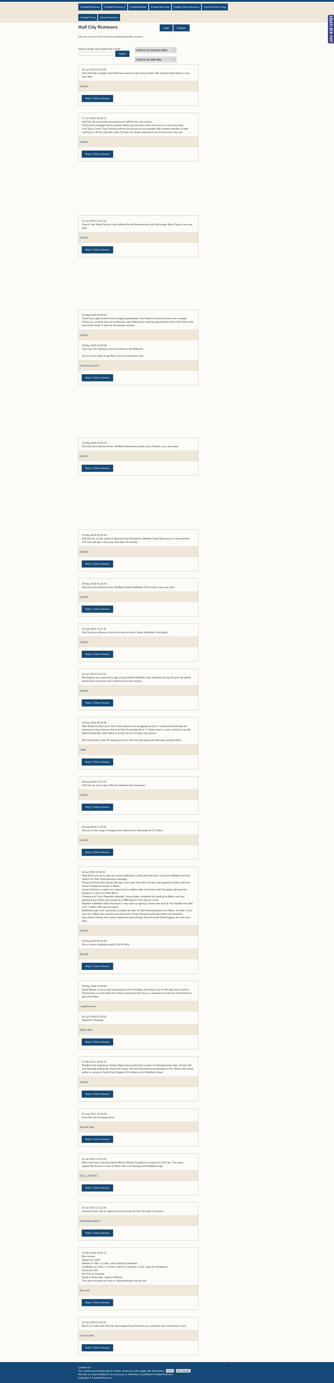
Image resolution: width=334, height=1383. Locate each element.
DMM (83, 749)
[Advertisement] (138, 190)
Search (82, 48)
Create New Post (160, 7)
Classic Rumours (109, 17)
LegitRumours (88, 1006)
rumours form (95, 36)
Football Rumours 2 (115, 7)
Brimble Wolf (87, 1127)
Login (166, 27)
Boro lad (84, 1290)
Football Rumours (90, 7)
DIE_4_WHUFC (88, 1175)
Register (181, 27)
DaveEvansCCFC (90, 365)
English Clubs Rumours (186, 7)
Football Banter (138, 7)
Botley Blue (86, 1029)
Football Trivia (88, 17)
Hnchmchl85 (87, 1335)
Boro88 (84, 954)
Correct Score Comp (215, 7)
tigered (84, 1082)
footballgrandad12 (90, 1220)
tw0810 (84, 86)
